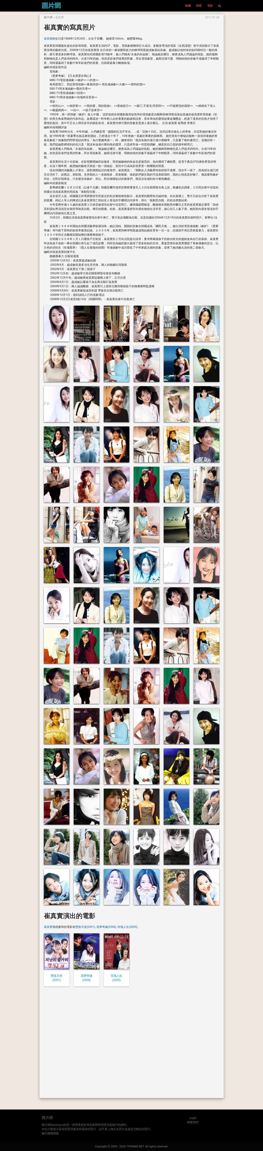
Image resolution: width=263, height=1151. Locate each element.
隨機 (188, 5)
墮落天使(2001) (85, 927)
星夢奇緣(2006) (106, 927)
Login (192, 1118)
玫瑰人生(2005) (127, 927)
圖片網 (48, 17)
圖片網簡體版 (50, 1133)
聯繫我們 (193, 1122)
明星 (199, 5)
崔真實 (48, 38)
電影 (210, 5)
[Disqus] (131, 1042)
